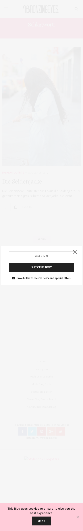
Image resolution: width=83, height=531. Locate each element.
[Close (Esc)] (75, 252)
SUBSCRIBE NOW (41, 267)
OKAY (41, 521)
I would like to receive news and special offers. (44, 278)
